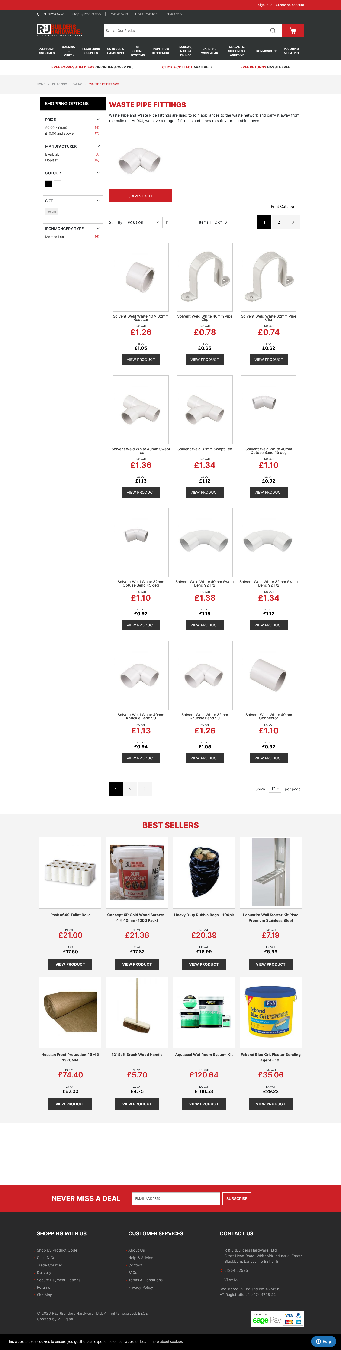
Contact (135, 1265)
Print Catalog (282, 206)
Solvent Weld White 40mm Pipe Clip (204, 318)
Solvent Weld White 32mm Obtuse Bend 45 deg (141, 583)
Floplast (52, 160)
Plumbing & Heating (67, 84)
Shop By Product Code (57, 1250)
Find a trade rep (146, 14)
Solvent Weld (141, 196)
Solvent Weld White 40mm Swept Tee (141, 451)
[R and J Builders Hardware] (60, 30)
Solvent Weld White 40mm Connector (268, 716)
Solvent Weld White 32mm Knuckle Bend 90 (204, 716)
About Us (136, 1250)
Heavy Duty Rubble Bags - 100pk (204, 914)
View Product (141, 359)
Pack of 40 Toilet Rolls (70, 914)
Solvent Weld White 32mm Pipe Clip (268, 318)
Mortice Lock (56, 237)
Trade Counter (49, 1265)
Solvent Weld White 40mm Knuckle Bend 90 (141, 716)
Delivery (44, 1272)
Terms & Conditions (145, 1280)
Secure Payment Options (58, 1280)
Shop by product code (87, 14)
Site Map (44, 1294)
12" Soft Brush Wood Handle (137, 1054)
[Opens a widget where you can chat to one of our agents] (323, 1342)
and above (60, 133)
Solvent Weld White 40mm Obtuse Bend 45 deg (268, 451)
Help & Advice (173, 14)
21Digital (65, 1319)
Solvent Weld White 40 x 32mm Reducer (141, 318)
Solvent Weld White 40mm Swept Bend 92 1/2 (204, 583)
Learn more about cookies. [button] (162, 1342)
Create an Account (290, 5)
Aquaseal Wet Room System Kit (204, 1054)
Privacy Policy (140, 1287)
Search (273, 30)
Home (41, 84)
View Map (233, 1279)
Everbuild (53, 154)
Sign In (263, 5)
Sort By (115, 222)
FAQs (132, 1272)
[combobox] (184, 30)
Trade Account (118, 14)
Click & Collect (50, 1257)
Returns (43, 1287)
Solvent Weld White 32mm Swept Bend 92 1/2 (268, 583)
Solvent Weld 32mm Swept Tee (204, 449)
